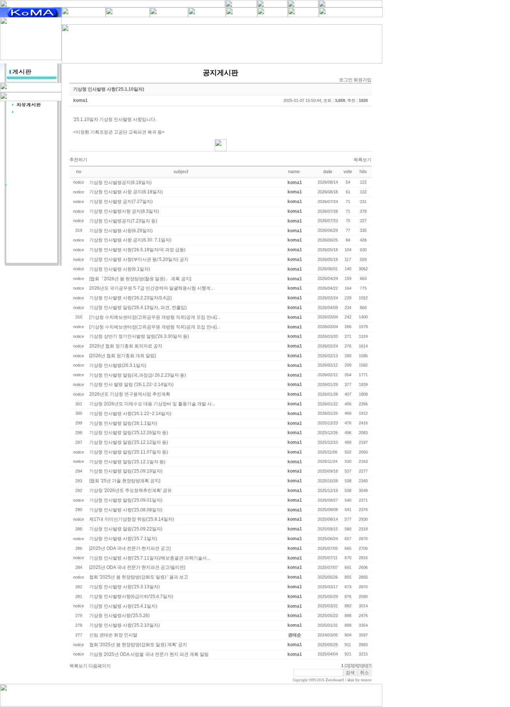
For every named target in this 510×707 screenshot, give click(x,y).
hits (363, 171)
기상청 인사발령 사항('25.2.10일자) (124, 625)
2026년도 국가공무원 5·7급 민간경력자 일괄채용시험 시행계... (151, 288)
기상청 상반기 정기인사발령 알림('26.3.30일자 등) (139, 336)
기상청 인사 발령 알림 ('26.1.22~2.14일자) (131, 384)
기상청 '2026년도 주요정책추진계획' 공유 (130, 490)
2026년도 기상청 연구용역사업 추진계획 (129, 394)
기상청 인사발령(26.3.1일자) (117, 365)
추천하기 (78, 159)
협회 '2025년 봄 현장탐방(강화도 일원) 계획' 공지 (138, 644)
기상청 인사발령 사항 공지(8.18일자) (126, 191)
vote (347, 171)
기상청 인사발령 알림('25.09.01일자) (125, 500)
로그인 (345, 79)
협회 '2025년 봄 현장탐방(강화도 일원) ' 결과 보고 (138, 577)
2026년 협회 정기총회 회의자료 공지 (125, 346)
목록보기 (362, 159)
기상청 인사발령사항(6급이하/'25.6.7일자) (131, 596)
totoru (366, 680)
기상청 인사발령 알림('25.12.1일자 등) (127, 461)
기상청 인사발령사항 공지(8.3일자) (124, 211)
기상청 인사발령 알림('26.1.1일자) (123, 423)
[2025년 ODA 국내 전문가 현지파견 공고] (130, 548)
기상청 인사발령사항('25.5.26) (119, 615)
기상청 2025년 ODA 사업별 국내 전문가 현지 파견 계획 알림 (149, 654)
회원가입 (362, 79)
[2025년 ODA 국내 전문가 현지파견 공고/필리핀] (137, 567)
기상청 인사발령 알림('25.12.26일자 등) (128, 432)
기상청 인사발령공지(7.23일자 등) (123, 221)
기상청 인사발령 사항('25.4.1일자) (123, 606)
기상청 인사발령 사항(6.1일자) (119, 269)
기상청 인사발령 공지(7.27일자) (121, 201)
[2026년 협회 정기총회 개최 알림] (122, 355)
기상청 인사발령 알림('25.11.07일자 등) (128, 452)
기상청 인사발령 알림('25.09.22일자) (125, 529)
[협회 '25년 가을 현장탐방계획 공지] (124, 480)
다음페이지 (99, 666)
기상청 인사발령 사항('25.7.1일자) (123, 538)
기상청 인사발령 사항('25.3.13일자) (124, 586)
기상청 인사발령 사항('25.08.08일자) (125, 510)
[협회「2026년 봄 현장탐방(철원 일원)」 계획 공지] (140, 278)
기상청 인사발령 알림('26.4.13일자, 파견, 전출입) (138, 307)
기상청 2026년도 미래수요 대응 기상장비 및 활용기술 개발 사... (152, 404)
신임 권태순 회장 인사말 (113, 635)
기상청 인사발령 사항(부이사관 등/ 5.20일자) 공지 (139, 259)
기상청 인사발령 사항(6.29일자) (121, 230)
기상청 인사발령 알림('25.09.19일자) (125, 471)
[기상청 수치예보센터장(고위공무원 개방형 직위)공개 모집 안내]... (154, 317)
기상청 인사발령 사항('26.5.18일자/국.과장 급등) (137, 249)
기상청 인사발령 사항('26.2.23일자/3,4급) (130, 297)
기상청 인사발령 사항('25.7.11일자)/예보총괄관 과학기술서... (149, 558)
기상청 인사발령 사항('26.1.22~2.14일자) (130, 413)
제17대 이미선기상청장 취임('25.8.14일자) (131, 519)
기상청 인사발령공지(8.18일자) (120, 182)
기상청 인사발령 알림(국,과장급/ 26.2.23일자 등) (137, 375)
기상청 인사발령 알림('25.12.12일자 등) (128, 442)
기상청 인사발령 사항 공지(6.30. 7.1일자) (130, 240)
